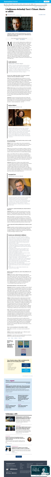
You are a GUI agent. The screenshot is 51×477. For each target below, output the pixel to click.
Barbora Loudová (9, 14)
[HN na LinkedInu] (14, 469)
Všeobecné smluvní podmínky (30, 467)
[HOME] (4, 4)
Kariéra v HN (21, 467)
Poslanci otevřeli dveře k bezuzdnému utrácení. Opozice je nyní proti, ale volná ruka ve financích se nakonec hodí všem (15, 438)
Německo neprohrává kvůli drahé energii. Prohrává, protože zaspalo (11, 406)
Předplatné (46, 1)
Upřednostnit (23, 39)
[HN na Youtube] (16, 469)
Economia (21, 466)
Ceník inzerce (21, 468)
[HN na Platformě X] (10, 469)
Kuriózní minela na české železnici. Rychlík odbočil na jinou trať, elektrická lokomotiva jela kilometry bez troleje (23, 418)
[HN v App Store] (14, 473)
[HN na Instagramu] (13, 469)
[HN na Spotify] (15, 469)
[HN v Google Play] (9, 473)
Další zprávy (19, 456)
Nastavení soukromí (29, 466)
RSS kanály (37, 467)
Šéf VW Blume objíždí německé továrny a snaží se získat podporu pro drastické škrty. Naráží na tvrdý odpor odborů (23, 428)
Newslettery (37, 466)
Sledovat (17, 39)
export (12, 380)
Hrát (20, 346)
